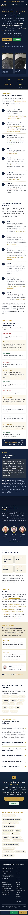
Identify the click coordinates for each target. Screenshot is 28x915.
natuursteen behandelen (20, 101)
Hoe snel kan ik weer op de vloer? (11, 766)
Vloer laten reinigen (6, 892)
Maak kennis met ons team (14, 541)
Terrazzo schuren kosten (7, 886)
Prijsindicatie (19, 888)
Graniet (17, 878)
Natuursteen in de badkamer (8, 890)
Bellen (5, 912)
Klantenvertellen (19, 674)
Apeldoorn (5, 711)
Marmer (18, 867)
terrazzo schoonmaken (13, 286)
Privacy (18, 894)
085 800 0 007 (6, 43)
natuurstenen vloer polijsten (8, 609)
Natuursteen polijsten (8, 830)
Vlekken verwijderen (15, 837)
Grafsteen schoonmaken (8, 826)
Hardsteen (18, 871)
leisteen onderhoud (20, 299)
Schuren (18, 830)
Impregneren (15, 833)
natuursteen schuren (12, 140)
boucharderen (10, 144)
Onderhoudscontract (18, 841)
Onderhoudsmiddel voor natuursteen (11, 819)
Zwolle (12, 703)
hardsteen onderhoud (12, 257)
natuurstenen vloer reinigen (16, 116)
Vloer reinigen (6, 841)
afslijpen (20, 140)
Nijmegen (5, 703)
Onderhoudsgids (5, 894)
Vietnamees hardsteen (8, 855)
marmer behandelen (20, 231)
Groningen (13, 700)
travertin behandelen (12, 244)
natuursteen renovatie (12, 188)
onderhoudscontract (6, 599)
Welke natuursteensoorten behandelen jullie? (12, 743)
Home (3, 9)
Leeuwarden (14, 711)
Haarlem (21, 700)
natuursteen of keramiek (13, 618)
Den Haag (22, 696)
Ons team (18, 886)
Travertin (18, 873)
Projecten (18, 884)
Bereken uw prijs (7, 39)
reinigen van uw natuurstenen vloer (17, 606)
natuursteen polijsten (12, 153)
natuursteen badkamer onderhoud (10, 613)
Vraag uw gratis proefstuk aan (14, 798)
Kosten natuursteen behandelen (10, 844)
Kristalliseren (6, 833)
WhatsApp (17, 39)
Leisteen (18, 869)
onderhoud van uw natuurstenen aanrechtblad (13, 611)
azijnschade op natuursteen (13, 131)
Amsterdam (5, 696)
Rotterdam (14, 696)
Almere (17, 707)
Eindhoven (5, 700)
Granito (17, 877)
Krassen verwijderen (8, 851)
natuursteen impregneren (13, 179)
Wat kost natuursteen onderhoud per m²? (13, 728)
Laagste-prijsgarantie (20, 890)
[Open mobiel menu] (26, 4)
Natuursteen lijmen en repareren (10, 823)
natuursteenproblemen (15, 126)
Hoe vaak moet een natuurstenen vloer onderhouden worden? (12, 749)
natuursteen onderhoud (14, 598)
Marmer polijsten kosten (7, 884)
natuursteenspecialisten (10, 690)
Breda (11, 707)
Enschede (19, 703)
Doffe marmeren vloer (6, 888)
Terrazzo (18, 875)
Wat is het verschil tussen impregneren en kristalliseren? (12, 756)
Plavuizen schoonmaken (8, 815)
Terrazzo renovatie (20, 851)
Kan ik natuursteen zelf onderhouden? (12, 761)
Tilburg (4, 707)
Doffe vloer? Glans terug (8, 848)
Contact (18, 892)
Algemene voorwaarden (19, 897)
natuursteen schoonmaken (14, 604)
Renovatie (5, 837)
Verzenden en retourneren (19, 900)
